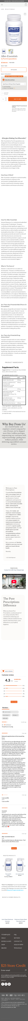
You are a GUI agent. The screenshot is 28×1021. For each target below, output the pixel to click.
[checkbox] (5, 718)
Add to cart (17, 99)
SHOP (3, 944)
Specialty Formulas (10, 9)
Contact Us (7, 570)
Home (2, 9)
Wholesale (22, 999)
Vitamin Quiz (20, 570)
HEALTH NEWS (18, 944)
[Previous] (3, 29)
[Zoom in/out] (1, 1010)
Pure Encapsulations (10, 59)
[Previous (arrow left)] (1, 1014)
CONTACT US (18, 941)
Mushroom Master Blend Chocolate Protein (20, 921)
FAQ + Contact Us (5, 999)
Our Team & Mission (15, 998)
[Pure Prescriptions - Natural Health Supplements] (14, 4)
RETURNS (17, 938)
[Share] (9, 1010)
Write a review (14, 701)
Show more (14, 848)
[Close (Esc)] (13, 1010)
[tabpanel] (14, 781)
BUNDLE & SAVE (6, 941)
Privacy (13, 999)
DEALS (3, 938)
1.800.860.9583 (7, 1)
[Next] (24, 29)
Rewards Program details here (15, 890)
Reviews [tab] (5, 707)
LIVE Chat (13, 570)
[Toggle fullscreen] (5, 1010)
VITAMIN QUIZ (5, 934)
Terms (17, 999)
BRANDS (4, 948)
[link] (2, 984)
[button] (2, 4)
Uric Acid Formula (20, 874)
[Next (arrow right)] (5, 1014)
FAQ (15, 934)
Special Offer (5, 1018)
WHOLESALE (18, 948)
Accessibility (4, 1000)
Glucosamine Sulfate (8, 874)
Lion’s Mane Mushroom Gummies (7, 921)
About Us (7, 998)
